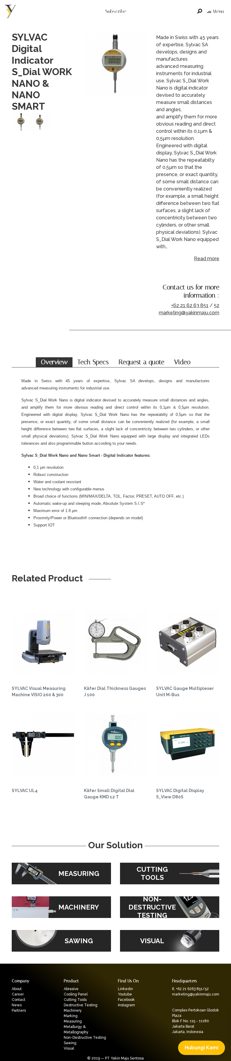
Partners (19, 1010)
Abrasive (71, 989)
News (17, 1005)
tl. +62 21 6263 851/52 (190, 989)
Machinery (73, 1010)
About (17, 989)
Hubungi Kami (201, 1047)
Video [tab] (182, 362)
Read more (206, 258)
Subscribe (115, 11)
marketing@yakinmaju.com (189, 313)
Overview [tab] (54, 362)
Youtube (125, 994)
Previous (90, 72)
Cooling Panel (76, 994)
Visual (69, 1048)
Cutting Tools (75, 1000)
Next (141, 72)
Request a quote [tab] (141, 362)
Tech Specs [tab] (93, 362)
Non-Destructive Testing (85, 1037)
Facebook (126, 1000)
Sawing (70, 1043)
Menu (218, 11)
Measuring (73, 1021)
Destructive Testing (80, 1005)
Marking (71, 1016)
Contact (18, 1000)
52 (216, 305)
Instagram (126, 1005)
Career (18, 994)
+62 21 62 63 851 (189, 305)
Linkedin (125, 989)
